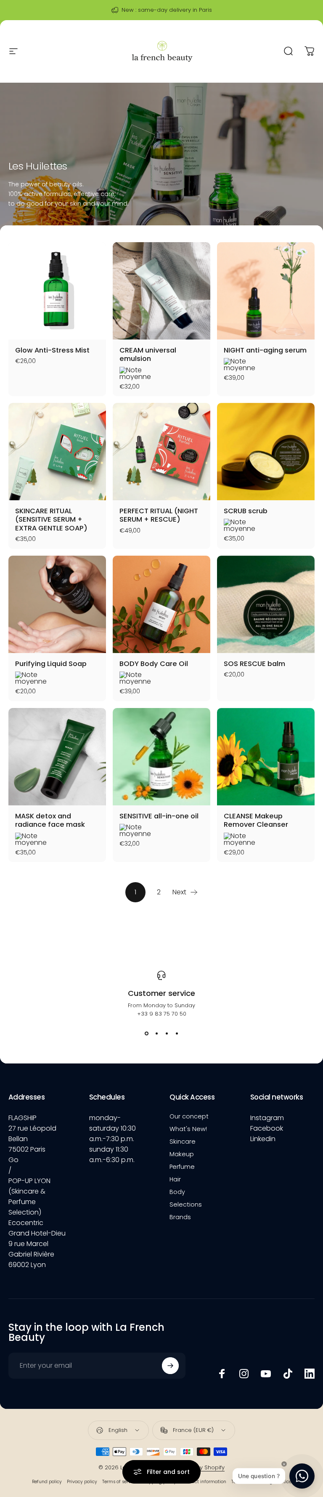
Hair (175, 1179)
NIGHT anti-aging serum (265, 350)
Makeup (181, 1154)
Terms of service (119, 1482)
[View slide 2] (156, 1033)
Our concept (189, 1116)
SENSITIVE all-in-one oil (159, 816)
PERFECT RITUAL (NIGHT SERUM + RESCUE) (158, 515)
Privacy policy (82, 1482)
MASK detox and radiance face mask (50, 820)
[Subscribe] (170, 1365)
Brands (180, 1217)
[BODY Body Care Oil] (161, 604)
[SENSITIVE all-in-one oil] (161, 756)
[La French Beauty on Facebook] (222, 1374)
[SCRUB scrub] (266, 451)
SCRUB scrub (245, 511)
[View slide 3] (167, 1033)
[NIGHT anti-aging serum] (266, 291)
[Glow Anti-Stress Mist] (57, 291)
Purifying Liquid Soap (51, 664)
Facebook (266, 1128)
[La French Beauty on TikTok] (288, 1374)
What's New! (188, 1129)
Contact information (203, 1482)
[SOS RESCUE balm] (266, 604)
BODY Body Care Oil (153, 664)
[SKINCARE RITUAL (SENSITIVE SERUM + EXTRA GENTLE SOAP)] (57, 451)
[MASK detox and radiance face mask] (57, 756)
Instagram (267, 1118)
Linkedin (262, 1139)
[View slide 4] (177, 1033)
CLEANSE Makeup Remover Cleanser (256, 820)
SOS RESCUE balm (254, 664)
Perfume (182, 1166)
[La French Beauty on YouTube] (266, 1374)
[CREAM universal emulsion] (161, 291)
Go (13, 1160)
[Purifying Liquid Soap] (57, 604)
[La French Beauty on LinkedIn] (309, 1374)
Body (177, 1192)
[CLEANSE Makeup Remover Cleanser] (266, 756)
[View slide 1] (146, 1033)
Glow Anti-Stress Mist (52, 350)
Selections (185, 1204)
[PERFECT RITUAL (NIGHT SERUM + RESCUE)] (161, 451)
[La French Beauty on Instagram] (244, 1374)
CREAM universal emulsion (147, 354)
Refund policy (47, 1482)
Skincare (182, 1141)
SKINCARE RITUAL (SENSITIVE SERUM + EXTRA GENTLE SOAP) (51, 519)
